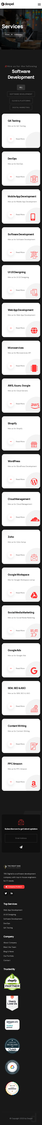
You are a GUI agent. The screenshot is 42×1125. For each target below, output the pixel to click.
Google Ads (14, 650)
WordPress (14, 461)
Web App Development (20, 310)
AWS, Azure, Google (19, 385)
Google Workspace (18, 574)
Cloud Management (19, 499)
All (21, 87)
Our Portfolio (9, 956)
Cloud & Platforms (21, 101)
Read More (20, 139)
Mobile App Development (22, 196)
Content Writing (17, 726)
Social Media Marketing (21, 612)
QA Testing (14, 120)
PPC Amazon (15, 763)
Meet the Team (10, 947)
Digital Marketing (21, 107)
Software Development (21, 94)
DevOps (12, 158)
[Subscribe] (21, 847)
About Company (10, 942)
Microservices (16, 347)
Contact (7, 960)
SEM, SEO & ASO (17, 688)
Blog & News (9, 951)
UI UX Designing (17, 272)
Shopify (12, 423)
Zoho (11, 536)
